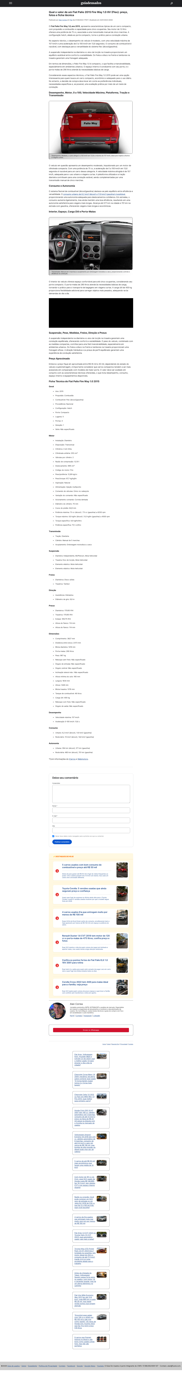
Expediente (32, 1366)
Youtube (100, 1366)
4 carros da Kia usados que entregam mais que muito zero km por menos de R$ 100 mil (84, 1220)
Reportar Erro (115, 1044)
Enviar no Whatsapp (91, 1030)
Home (104, 1044)
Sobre (108, 1044)
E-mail (54, 816)
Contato (79, 1016)
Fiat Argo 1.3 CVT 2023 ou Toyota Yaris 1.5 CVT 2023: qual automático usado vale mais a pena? (85, 1236)
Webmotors (83, 759)
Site (53, 826)
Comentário (56, 783)
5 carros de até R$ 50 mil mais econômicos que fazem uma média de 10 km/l (84, 1164)
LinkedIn (96, 1016)
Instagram (88, 1016)
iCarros (72, 759)
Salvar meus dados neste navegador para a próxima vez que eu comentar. (79, 836)
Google (80, 1366)
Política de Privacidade (48, 1366)
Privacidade (123, 1044)
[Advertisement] (91, 313)
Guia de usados (13, 1366)
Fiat (71, 20)
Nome (54, 806)
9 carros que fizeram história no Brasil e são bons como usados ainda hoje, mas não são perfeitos (84, 1341)
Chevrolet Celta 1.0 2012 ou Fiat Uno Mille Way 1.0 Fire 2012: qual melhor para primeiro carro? (84, 1097)
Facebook (71, 1366)
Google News (89, 1366)
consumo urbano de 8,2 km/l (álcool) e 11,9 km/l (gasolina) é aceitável (94, 194)
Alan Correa (63, 20)
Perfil (72, 1016)
